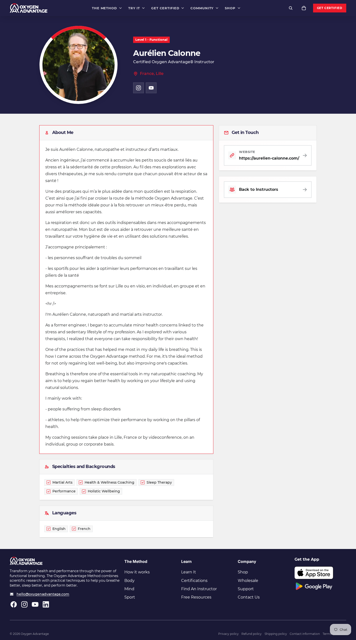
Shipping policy (276, 634)
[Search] (290, 8)
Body (129, 580)
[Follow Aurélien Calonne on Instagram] (138, 87)
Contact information (305, 634)
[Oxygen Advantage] (29, 8)
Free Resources (196, 597)
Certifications (194, 580)
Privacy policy (228, 634)
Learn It (188, 572)
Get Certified (329, 8)
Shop (243, 572)
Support (246, 589)
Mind (129, 589)
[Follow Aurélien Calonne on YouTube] (151, 87)
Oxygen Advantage (35, 634)
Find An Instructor (199, 589)
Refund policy (251, 634)
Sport (129, 597)
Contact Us (249, 597)
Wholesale (248, 580)
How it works (137, 572)
